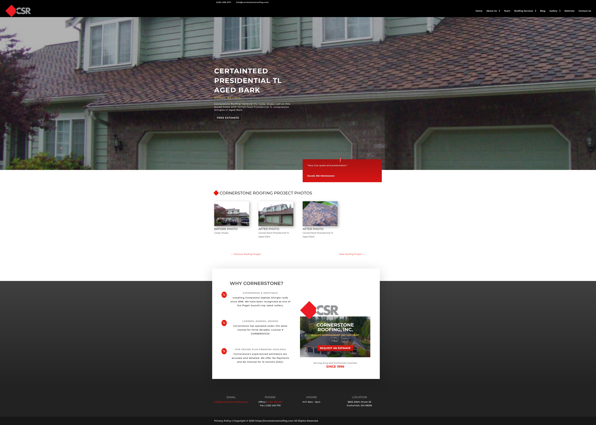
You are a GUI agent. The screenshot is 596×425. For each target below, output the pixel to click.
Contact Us (585, 11)
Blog (542, 11)
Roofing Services (523, 11)
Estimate (569, 11)
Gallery (553, 11)
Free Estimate (228, 117)
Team (507, 11)
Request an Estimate (335, 348)
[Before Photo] (231, 226)
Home (479, 11)
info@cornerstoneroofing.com (231, 402)
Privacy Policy (222, 420)
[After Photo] (275, 226)
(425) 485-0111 (223, 2)
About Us (491, 11)
